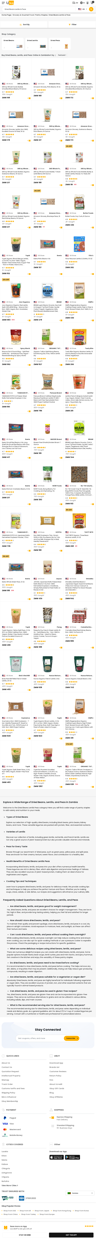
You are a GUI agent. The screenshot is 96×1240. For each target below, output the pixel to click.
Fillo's (91, 256)
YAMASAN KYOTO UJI (23, 393)
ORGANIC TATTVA (55, 348)
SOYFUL (59, 532)
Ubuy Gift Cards (57, 1088)
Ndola (4, 1160)
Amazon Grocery (55, 84)
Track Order (7, 1084)
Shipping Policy (8, 1092)
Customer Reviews (58, 1071)
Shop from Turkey (28, 1214)
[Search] (91, 9)
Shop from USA (10, 1210)
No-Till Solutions (87, 486)
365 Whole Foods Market (55, 169)
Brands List (54, 1067)
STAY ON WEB (25, 1235)
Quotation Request (10, 1071)
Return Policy (55, 1075)
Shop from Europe (47, 1214)
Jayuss (59, 579)
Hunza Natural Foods (55, 676)
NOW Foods (57, 486)
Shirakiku (89, 579)
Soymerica (25, 718)
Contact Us (7, 1067)
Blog (52, 1092)
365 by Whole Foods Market (23, 84)
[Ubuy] (10, 3)
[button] (75, 2)
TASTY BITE (88, 532)
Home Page (6, 15)
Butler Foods (88, 213)
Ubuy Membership (10, 1101)
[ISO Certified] (26, 1198)
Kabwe (5, 1164)
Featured (61, 55)
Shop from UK (25, 1210)
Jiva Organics (24, 302)
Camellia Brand (87, 627)
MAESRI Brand (56, 439)
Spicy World (25, 348)
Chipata (5, 1177)
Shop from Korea (82, 1210)
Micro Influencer (9, 1097)
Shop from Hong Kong (62, 1210)
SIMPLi (90, 302)
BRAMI (59, 302)
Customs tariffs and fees (13, 1088)
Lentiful (90, 393)
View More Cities (9, 1185)
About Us (6, 1063)
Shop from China (11, 1214)
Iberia (59, 256)
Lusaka (5, 1151)
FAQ (51, 1080)
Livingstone (7, 1172)
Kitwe (4, 1155)
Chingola (6, 1168)
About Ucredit (56, 1084)
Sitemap (5, 1080)
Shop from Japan (42, 1210)
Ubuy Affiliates (56, 1097)
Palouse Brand (56, 393)
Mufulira (5, 1181)
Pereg (59, 627)
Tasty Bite (89, 348)
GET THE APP (71, 1235)
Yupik (28, 256)
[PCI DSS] (7, 1198)
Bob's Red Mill (24, 676)
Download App (56, 1063)
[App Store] (57, 1158)
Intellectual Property (11, 1075)
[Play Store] (72, 1158)
